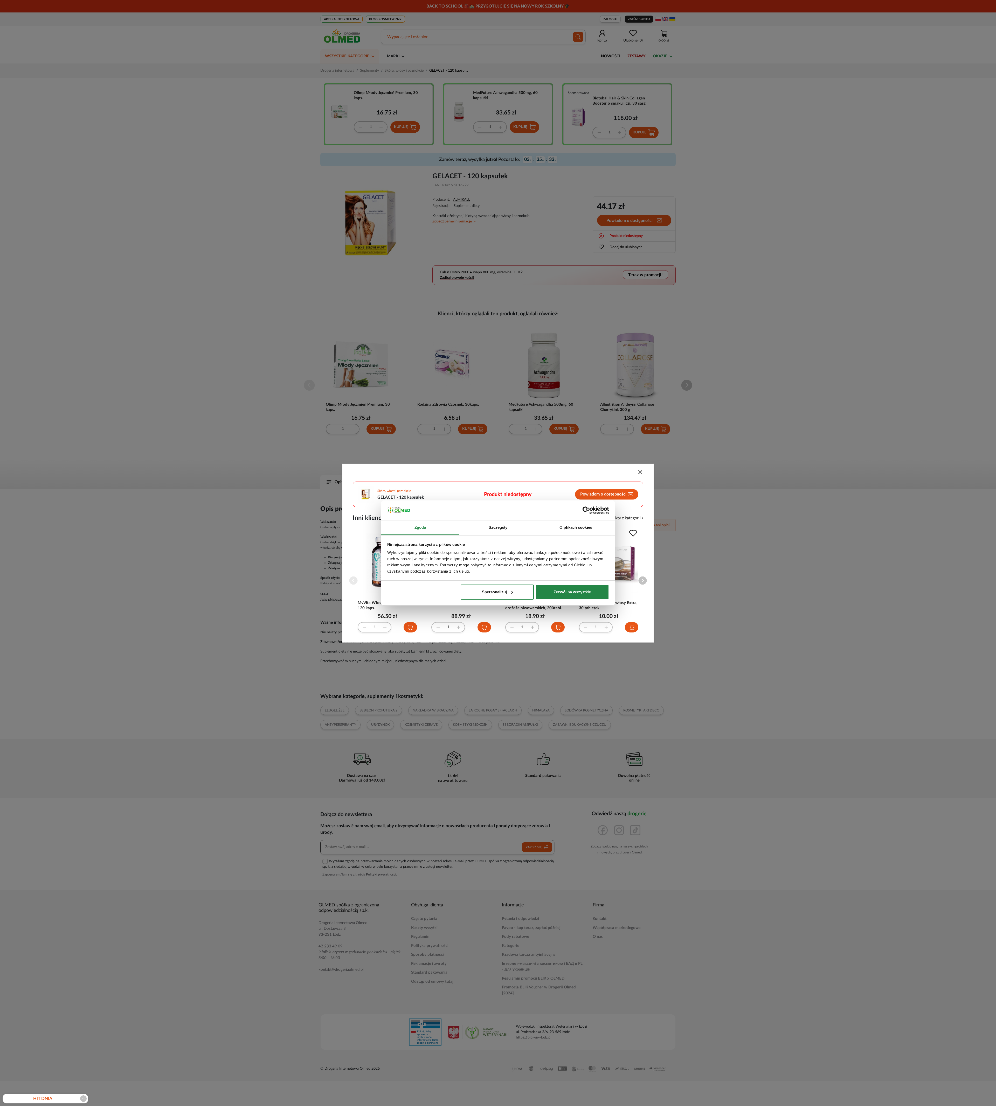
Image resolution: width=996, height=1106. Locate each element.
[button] (642, 580)
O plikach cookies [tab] (575, 527)
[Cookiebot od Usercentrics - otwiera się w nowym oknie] (586, 510)
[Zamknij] (640, 472)
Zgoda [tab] (420, 527)
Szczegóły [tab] (498, 527)
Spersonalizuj (494, 592)
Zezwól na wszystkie (572, 592)
